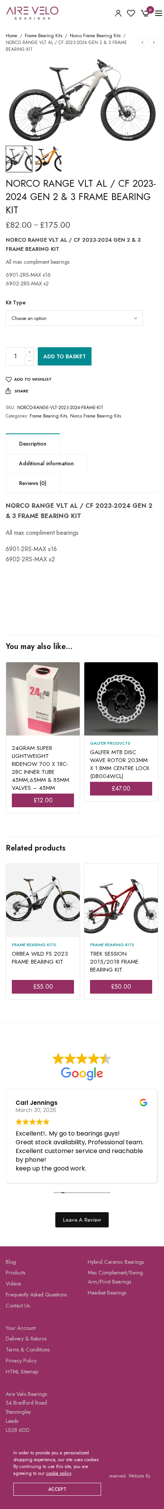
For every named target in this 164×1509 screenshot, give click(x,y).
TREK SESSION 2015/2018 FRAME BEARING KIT (114, 962)
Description (33, 443)
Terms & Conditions (28, 1349)
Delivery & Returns (26, 1338)
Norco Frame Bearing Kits (95, 35)
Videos (13, 1283)
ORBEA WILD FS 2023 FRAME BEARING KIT (40, 958)
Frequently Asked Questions (36, 1294)
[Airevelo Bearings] (32, 13)
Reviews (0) (33, 483)
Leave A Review (82, 1220)
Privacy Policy (21, 1360)
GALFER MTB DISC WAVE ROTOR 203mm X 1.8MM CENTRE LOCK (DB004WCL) (120, 764)
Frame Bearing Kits (43, 35)
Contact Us (18, 1305)
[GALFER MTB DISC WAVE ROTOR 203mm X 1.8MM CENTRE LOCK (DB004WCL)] (121, 699)
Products (15, 1272)
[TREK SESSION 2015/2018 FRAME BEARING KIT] (121, 900)
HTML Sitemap (22, 1371)
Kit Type (16, 302)
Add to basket (64, 356)
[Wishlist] (131, 13)
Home (11, 35)
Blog (11, 1262)
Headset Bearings (107, 1292)
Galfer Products (110, 743)
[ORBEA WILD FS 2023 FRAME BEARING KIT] (43, 900)
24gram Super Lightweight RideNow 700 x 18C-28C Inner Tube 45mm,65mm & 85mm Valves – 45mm (40, 768)
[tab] (33, 443)
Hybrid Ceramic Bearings (116, 1262)
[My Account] (118, 13)
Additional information (46, 463)
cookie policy (58, 1473)
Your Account (20, 1328)
